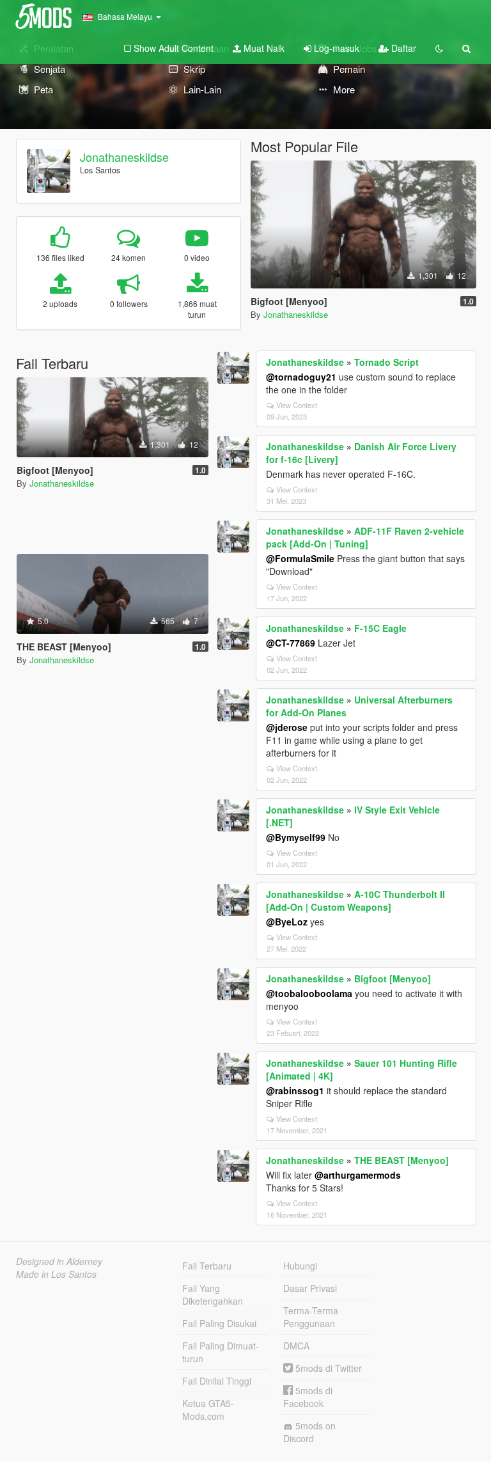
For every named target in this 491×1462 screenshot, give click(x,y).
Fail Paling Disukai (219, 1323)
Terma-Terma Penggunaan (310, 1317)
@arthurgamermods (358, 1174)
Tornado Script (386, 362)
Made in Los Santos (56, 1274)
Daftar (402, 48)
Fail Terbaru (206, 1265)
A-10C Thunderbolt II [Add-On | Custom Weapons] (355, 900)
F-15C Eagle (380, 628)
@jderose (287, 727)
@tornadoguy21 (301, 376)
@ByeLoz (287, 921)
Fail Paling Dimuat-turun (220, 1352)
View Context (296, 405)
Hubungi (300, 1265)
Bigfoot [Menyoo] (392, 978)
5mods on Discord (309, 1432)
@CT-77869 (290, 642)
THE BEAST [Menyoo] (401, 1160)
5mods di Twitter (327, 1368)
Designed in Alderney (59, 1261)
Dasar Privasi (310, 1288)
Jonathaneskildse (124, 156)
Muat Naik (262, 48)
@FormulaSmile (300, 558)
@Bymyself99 (295, 837)
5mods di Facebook (307, 1397)
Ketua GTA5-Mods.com (208, 1409)
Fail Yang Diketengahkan (212, 1294)
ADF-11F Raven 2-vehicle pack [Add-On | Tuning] (365, 537)
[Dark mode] (439, 48)
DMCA (296, 1345)
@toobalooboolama (309, 993)
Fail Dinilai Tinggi (216, 1380)
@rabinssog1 (295, 1090)
